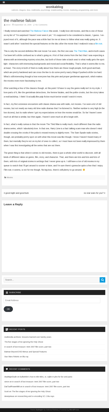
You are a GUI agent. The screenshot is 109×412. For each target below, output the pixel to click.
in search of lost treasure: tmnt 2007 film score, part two (27, 347)
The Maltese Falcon (39, 31)
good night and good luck (17, 193)
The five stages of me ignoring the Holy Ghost (23, 342)
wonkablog (54, 6)
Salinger (39, 410)
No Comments (41, 25)
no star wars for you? (94, 193)
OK (8, 309)
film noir (98, 44)
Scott (6, 391)
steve (8, 25)
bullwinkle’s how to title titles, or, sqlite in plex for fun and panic (46, 377)
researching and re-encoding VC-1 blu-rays (36, 396)
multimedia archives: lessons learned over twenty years (27, 337)
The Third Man (80, 51)
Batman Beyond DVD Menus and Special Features (25, 352)
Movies (10, 177)
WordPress (74, 410)
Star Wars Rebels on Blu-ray (16, 357)
